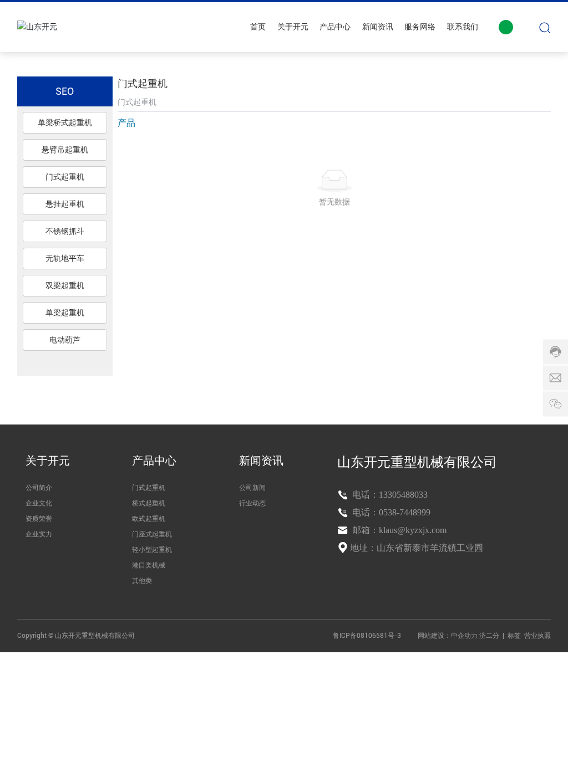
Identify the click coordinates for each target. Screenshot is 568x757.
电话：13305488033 (389, 494)
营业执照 (537, 636)
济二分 (490, 636)
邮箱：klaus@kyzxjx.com (398, 530)
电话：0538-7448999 (390, 512)
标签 (514, 636)
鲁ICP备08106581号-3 (367, 636)
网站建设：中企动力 (448, 636)
